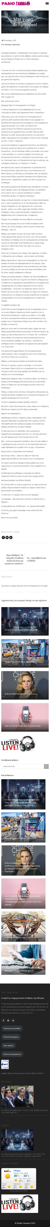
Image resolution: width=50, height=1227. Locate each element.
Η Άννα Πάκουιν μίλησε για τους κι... (21, 693)
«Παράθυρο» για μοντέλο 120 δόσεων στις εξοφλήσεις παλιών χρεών (22, 969)
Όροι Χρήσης (8, 1045)
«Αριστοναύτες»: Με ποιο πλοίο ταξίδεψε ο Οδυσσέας (19, 936)
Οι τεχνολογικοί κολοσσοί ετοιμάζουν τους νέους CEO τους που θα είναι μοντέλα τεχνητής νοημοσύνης (22, 802)
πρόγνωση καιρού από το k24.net (19, 1191)
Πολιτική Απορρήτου (11, 1037)
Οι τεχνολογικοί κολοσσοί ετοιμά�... (22, 629)
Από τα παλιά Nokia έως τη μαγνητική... (23, 725)
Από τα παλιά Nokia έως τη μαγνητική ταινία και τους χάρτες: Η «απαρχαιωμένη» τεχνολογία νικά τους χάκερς (23, 900)
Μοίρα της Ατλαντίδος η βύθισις (20, 661)
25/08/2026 (8, 1161)
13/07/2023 (8, 1117)
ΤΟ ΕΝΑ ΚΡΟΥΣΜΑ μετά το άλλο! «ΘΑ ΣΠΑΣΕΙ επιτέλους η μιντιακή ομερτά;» (24, 1111)
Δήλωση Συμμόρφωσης (12, 1054)
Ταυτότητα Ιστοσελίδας (12, 1028)
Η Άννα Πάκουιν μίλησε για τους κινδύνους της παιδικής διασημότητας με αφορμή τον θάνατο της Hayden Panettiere (22, 867)
